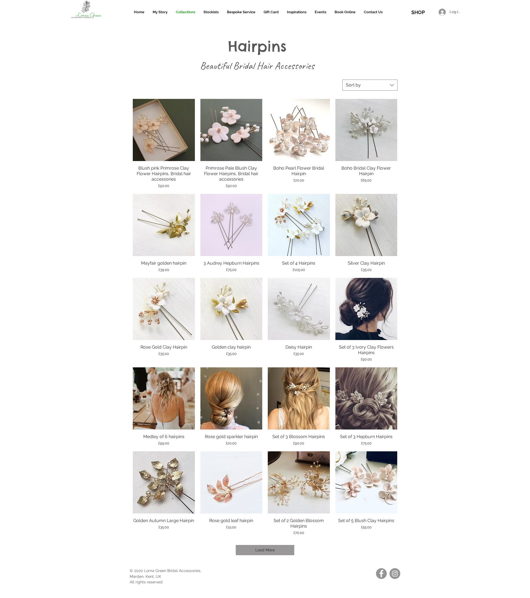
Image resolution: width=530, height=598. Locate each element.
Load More (265, 550)
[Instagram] (394, 573)
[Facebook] (381, 573)
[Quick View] (164, 130)
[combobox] (370, 85)
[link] (420, 2)
